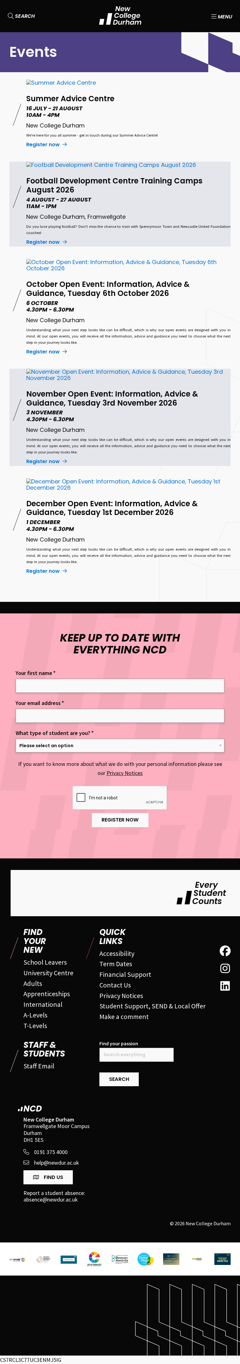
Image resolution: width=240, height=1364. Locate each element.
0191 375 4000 (51, 1152)
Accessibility (116, 953)
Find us (52, 1177)
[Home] (120, 15)
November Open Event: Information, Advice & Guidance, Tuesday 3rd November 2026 (112, 398)
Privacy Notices (125, 773)
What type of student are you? (55, 733)
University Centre (48, 972)
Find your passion (118, 1044)
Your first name (36, 673)
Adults (32, 983)
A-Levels (35, 1015)
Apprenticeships (46, 993)
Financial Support (125, 974)
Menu (224, 16)
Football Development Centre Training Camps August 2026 (114, 185)
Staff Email (38, 1066)
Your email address (40, 703)
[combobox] (136, 1055)
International (42, 1004)
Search (24, 16)
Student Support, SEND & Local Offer (152, 1006)
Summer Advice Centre (70, 98)
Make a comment (124, 1016)
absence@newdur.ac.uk (50, 1199)
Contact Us (115, 985)
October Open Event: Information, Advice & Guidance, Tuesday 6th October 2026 (108, 288)
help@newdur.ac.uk (56, 1162)
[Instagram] (225, 969)
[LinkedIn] (225, 986)
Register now (43, 144)
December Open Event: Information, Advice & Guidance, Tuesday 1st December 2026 (112, 508)
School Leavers (45, 962)
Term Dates (115, 963)
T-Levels (35, 1025)
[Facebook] (225, 951)
